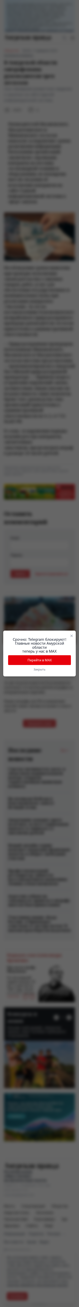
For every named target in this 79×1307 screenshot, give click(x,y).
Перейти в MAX (40, 660)
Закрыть (39, 669)
